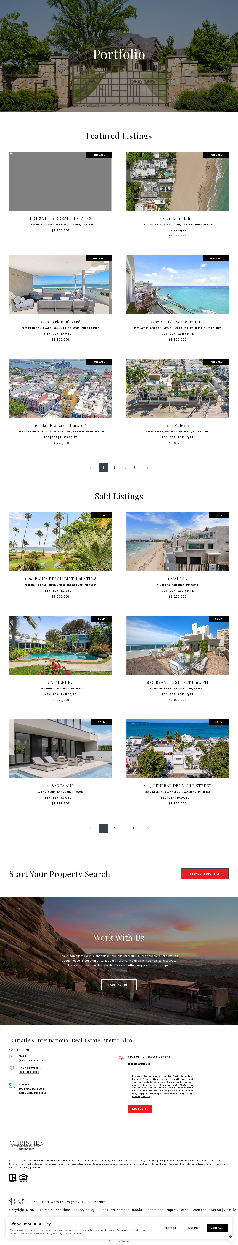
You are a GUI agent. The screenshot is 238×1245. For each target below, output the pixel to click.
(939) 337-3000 (29, 1072)
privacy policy (84, 1210)
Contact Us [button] (119, 985)
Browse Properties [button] (204, 873)
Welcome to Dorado (126, 1210)
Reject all (170, 1228)
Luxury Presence (93, 1202)
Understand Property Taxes (166, 1210)
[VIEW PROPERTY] (60, 193)
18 (134, 828)
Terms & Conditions (55, 1210)
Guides (103, 1210)
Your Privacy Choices (119, 1240)
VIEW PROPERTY (60, 196)
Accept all (217, 1228)
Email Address (139, 1063)
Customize (194, 1228)
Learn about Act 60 (206, 1210)
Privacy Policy (141, 1096)
